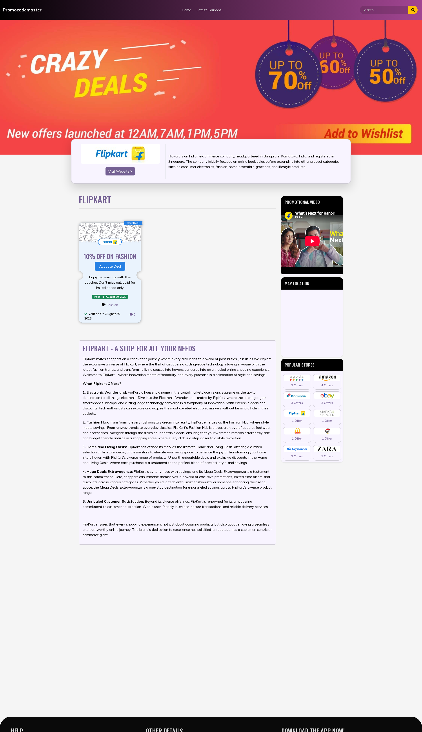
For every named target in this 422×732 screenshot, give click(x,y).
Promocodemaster (22, 10)
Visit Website (119, 171)
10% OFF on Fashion (110, 256)
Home (186, 10)
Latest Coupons (209, 10)
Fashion (112, 305)
